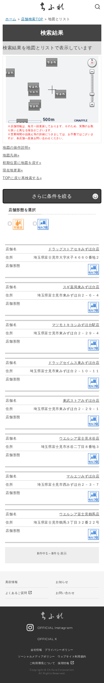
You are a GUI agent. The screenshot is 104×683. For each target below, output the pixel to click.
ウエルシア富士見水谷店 (79, 438)
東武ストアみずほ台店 (81, 401)
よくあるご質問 (19, 592)
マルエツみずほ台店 (82, 476)
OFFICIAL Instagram (54, 628)
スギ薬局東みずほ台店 (81, 287)
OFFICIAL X (46, 639)
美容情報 (11, 582)
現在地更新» (13, 170)
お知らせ (62, 582)
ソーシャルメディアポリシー (36, 656)
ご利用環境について (42, 663)
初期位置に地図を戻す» (22, 163)
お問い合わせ (65, 593)
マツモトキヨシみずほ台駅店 (75, 325)
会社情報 (36, 649)
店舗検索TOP (32, 19)
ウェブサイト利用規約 (72, 656)
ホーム (10, 19)
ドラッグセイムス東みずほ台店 (73, 363)
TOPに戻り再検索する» (22, 178)
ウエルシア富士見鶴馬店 (79, 514)
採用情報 (66, 663)
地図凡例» (11, 155)
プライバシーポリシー (59, 649)
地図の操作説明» (16, 148)
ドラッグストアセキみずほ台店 (73, 249)
